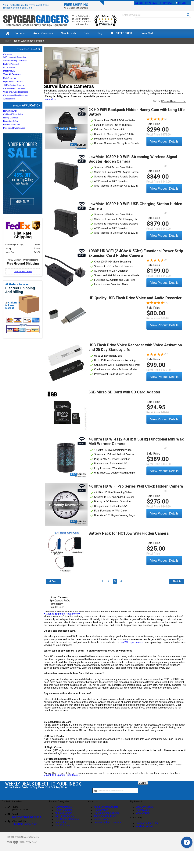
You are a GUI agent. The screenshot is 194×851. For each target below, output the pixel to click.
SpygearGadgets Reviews (107, 822)
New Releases (62, 825)
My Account (151, 3)
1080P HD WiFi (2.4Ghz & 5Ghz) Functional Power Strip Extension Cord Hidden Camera (135, 253)
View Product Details (164, 141)
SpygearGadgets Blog (147, 823)
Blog (99, 33)
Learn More (50, 99)
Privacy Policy (101, 819)
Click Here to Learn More (12, 305)
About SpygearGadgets (106, 807)
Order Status (166, 3)
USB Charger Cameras (67, 819)
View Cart (147, 33)
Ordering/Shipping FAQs (106, 813)
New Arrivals (68, 33)
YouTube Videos (144, 826)
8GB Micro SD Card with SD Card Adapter (124, 392)
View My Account (144, 807)
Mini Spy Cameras (64, 816)
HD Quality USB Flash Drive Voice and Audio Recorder (135, 298)
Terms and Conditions (105, 816)
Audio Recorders (43, 33)
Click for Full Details (23, 271)
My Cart (182, 3)
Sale (86, 33)
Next (175, 581)
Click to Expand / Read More (61, 613)
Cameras (20, 33)
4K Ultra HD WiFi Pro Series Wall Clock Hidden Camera (135, 486)
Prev (54, 581)
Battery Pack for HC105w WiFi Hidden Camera (128, 533)
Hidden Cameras (63, 810)
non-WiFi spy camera (131, 642)
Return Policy (101, 810)
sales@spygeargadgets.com (26, 817)
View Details (66, 127)
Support (138, 3)
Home (8, 40)
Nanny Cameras (63, 807)
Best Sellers (61, 822)
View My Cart (142, 813)
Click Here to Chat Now (25, 824)
